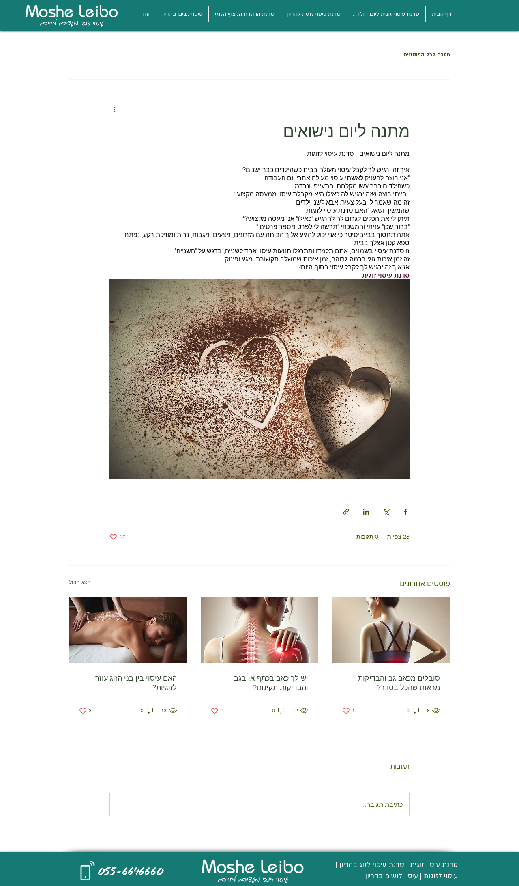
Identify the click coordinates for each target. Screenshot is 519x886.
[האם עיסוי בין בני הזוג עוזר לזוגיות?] (128, 630)
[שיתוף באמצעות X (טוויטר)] (386, 511)
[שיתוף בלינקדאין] (366, 511)
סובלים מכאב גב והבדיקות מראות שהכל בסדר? (399, 682)
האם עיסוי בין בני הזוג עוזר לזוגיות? (136, 682)
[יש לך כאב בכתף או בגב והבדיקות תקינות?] (259, 630)
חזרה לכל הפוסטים (426, 54)
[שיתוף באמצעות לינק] (346, 511)
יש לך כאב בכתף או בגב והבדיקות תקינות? (271, 682)
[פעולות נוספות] (114, 109)
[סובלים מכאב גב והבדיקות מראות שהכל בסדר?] (391, 630)
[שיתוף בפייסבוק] (406, 511)
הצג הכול (80, 582)
